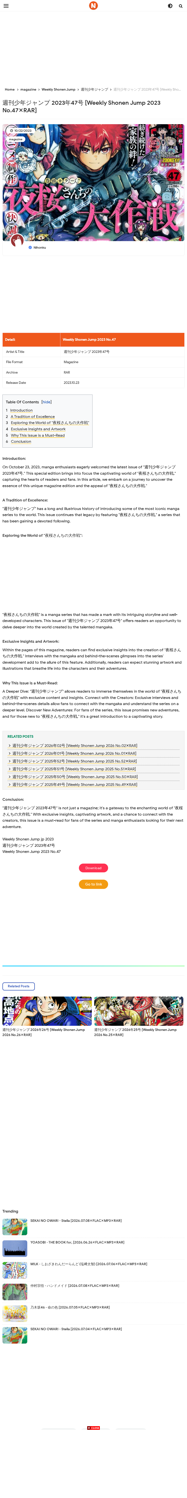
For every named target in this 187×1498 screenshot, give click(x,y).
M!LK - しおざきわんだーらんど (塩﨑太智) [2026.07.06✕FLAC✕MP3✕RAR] (88, 1264)
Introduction (21, 410)
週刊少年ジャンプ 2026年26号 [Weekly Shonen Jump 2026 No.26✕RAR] (43, 1032)
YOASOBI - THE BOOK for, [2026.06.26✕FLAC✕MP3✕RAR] (77, 1242)
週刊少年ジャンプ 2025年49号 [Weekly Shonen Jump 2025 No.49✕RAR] (74, 784)
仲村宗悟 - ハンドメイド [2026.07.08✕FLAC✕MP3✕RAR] (74, 1286)
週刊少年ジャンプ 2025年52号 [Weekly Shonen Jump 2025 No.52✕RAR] (74, 761)
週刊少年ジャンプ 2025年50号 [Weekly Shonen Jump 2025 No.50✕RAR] (75, 776)
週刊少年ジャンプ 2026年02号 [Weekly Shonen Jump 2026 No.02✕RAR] (74, 745)
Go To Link (93, 884)
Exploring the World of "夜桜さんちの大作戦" (50, 422)
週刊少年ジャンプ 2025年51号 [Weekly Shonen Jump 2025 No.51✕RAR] (74, 769)
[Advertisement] (93, 46)
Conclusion (21, 441)
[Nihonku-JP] (93, 5)
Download (93, 868)
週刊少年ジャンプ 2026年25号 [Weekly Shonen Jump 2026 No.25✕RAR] (135, 1032)
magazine (15, 139)
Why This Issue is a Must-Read (38, 435)
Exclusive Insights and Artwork (38, 429)
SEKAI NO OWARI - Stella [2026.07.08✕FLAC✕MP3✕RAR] (76, 1221)
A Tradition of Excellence (33, 416)
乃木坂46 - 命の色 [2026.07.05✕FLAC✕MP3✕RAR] (70, 1307)
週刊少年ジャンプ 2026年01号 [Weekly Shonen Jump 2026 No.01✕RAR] (74, 753)
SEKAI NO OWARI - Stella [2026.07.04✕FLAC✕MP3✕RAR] (76, 1329)
